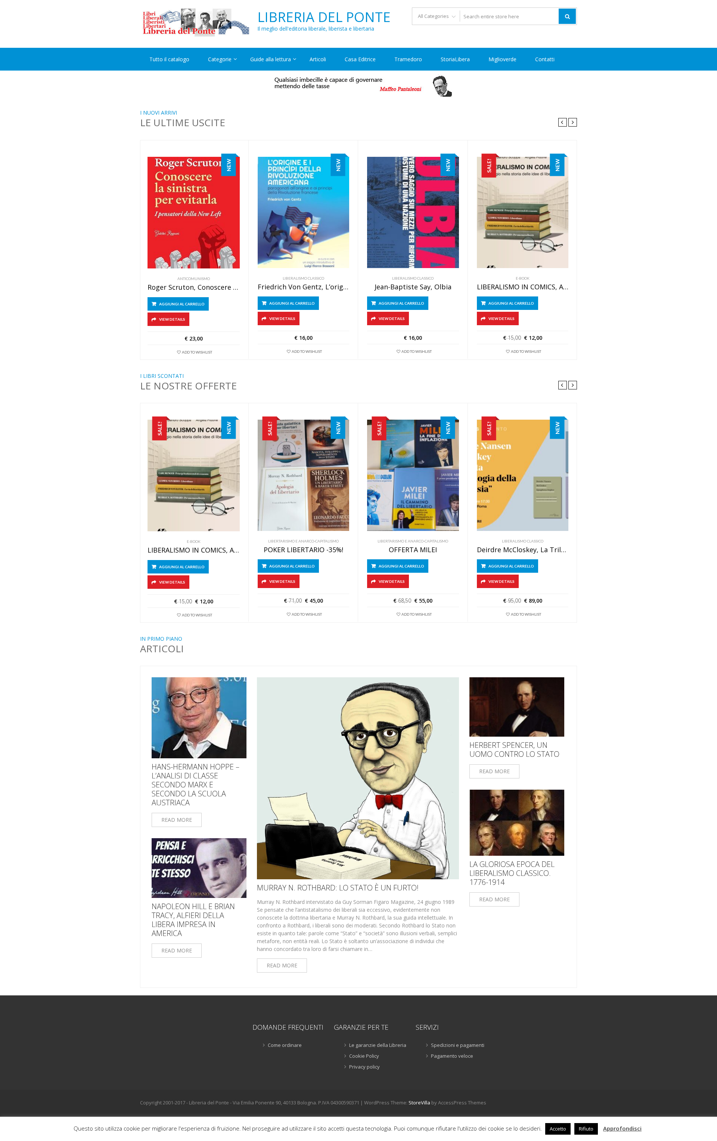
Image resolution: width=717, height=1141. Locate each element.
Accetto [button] (558, 1128)
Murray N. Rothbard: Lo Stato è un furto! (338, 887)
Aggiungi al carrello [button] (182, 304)
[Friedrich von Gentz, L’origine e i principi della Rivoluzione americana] (304, 212)
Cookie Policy (364, 1056)
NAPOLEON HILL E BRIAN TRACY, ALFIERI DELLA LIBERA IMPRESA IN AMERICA (193, 920)
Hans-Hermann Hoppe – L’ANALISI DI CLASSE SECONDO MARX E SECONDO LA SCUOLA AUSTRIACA (195, 784)
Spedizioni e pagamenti (457, 1045)
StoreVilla (419, 1102)
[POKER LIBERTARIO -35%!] (304, 475)
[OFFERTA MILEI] (413, 475)
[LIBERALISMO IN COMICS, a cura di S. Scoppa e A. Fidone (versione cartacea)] (523, 212)
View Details (172, 319)
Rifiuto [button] (586, 1128)
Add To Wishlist (197, 352)
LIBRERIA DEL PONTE (324, 17)
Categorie (220, 59)
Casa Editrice (360, 59)
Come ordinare (285, 1045)
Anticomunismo (193, 278)
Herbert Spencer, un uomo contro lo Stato (514, 750)
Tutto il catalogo (169, 59)
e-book (523, 278)
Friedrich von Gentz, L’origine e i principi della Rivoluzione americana (304, 287)
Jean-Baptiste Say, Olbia (413, 287)
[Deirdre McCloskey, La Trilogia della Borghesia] (523, 475)
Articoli (318, 59)
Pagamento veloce (452, 1056)
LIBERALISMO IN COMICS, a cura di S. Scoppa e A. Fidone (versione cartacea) (523, 287)
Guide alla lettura (270, 59)
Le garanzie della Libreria (377, 1045)
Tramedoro (408, 59)
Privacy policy (364, 1066)
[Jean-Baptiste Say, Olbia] (413, 212)
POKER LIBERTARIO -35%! (303, 550)
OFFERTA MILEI (413, 550)
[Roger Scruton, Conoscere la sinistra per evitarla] (194, 212)
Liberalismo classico (303, 278)
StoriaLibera (455, 59)
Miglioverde (502, 59)
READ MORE (176, 819)
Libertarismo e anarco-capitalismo (303, 541)
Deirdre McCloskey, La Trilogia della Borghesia (523, 550)
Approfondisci (622, 1128)
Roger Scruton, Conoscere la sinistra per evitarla (194, 287)
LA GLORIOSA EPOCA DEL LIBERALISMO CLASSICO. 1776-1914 (512, 873)
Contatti (545, 59)
